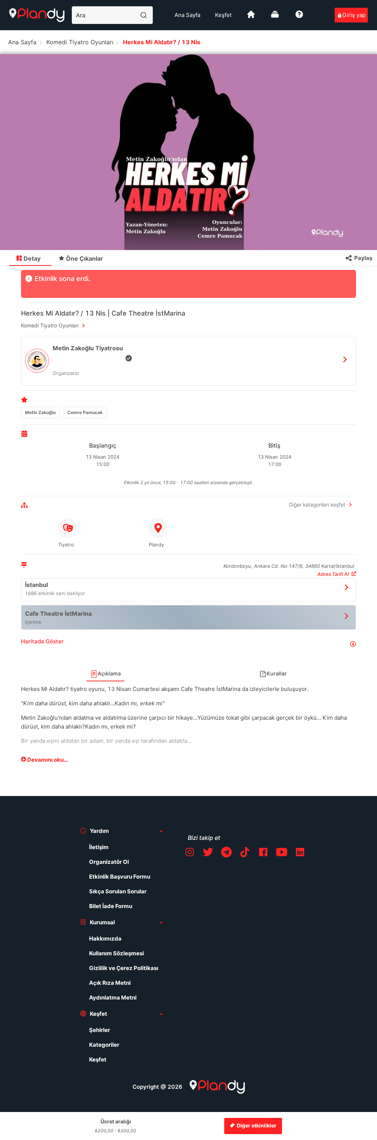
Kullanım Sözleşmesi (116, 953)
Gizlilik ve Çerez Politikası (123, 968)
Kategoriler (104, 1044)
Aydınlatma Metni (113, 997)
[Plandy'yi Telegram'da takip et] (226, 853)
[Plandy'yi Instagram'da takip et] (189, 853)
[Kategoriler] (275, 17)
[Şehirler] (251, 17)
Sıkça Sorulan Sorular (118, 891)
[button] (188, 644)
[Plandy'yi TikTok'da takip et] (244, 853)
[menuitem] (187, 15)
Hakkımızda (105, 938)
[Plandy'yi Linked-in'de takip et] (300, 853)
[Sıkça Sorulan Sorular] (299, 17)
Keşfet (223, 14)
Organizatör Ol (109, 861)
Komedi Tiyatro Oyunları (79, 42)
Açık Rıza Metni (110, 982)
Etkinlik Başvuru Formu (119, 876)
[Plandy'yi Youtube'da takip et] (281, 853)
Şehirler (99, 1029)
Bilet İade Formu (110, 906)
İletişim (99, 847)
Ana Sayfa (187, 14)
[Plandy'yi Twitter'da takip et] (208, 853)
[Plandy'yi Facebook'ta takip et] (263, 853)
